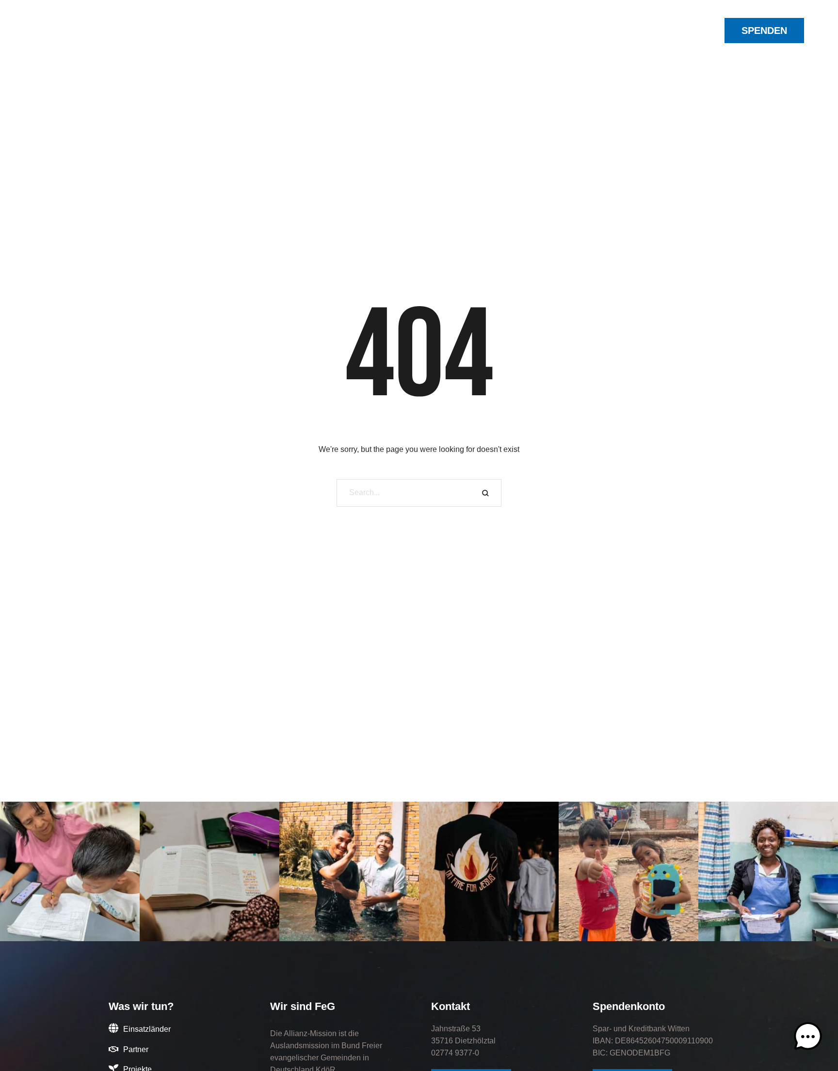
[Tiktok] (669, 30)
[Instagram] (634, 30)
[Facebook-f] (623, 30)
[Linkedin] (646, 30)
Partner (135, 1049)
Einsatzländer (147, 1029)
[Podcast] (681, 30)
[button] (251, 32)
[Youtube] (657, 30)
